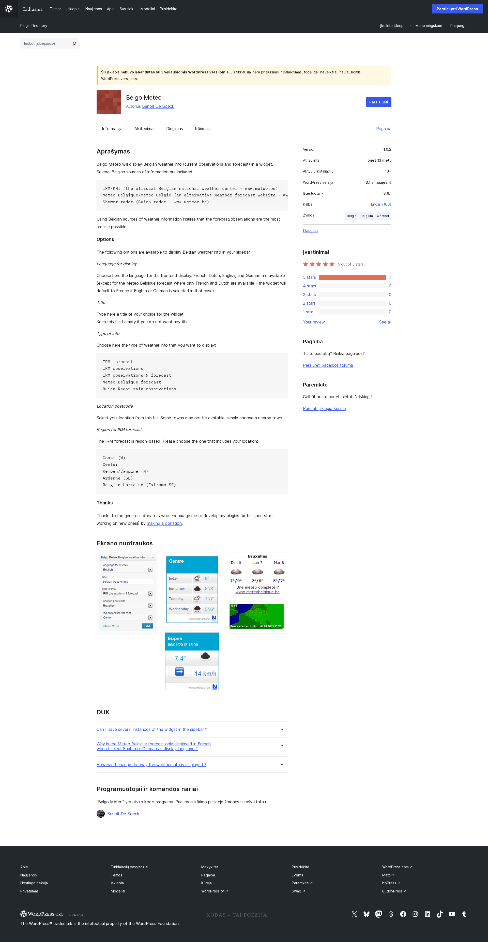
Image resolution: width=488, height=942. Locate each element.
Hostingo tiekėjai (34, 883)
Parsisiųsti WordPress (457, 9)
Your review (314, 322)
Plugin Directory (33, 25)
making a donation (164, 523)
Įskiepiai (118, 883)
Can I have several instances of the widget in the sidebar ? (152, 729)
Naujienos (28, 875)
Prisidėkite (300, 867)
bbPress (391, 883)
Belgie (352, 216)
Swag (299, 891)
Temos (116, 875)
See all (385, 322)
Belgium (367, 216)
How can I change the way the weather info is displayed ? (151, 764)
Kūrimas (202, 128)
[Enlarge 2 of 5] (216, 559)
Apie (24, 867)
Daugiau (310, 230)
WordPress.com (397, 867)
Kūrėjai (206, 883)
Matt (388, 875)
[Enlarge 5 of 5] (281, 608)
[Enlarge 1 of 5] (151, 559)
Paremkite (302, 883)
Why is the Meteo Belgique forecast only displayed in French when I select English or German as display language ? (154, 746)
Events (297, 875)
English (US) (381, 204)
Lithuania (76, 915)
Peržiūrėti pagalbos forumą (328, 365)
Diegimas (174, 128)
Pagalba (383, 128)
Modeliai (118, 891)
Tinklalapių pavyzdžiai (129, 867)
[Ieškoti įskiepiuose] (74, 43)
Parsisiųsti (378, 102)
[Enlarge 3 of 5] (216, 637)
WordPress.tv (214, 891)
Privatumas (29, 891)
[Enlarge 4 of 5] (281, 559)
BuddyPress (394, 891)
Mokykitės (210, 867)
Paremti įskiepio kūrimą (324, 408)
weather (383, 216)
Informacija (112, 128)
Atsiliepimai (144, 128)
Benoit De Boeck (158, 106)
